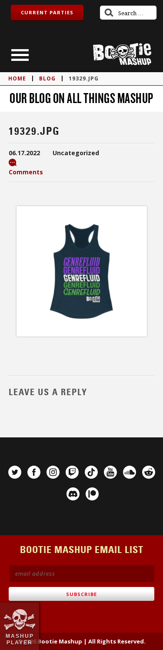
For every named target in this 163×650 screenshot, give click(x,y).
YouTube (110, 472)
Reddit (148, 472)
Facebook (33, 472)
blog (47, 78)
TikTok (91, 472)
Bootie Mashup (122, 54)
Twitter (14, 472)
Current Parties (47, 12)
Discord (73, 493)
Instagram (53, 472)
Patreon (92, 493)
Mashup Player (20, 639)
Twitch (72, 472)
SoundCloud (129, 472)
